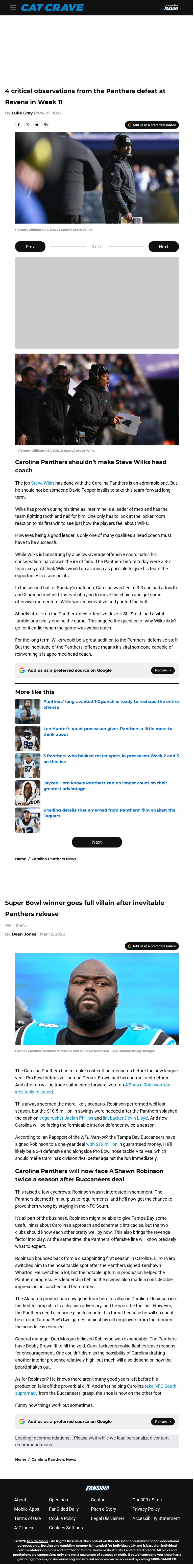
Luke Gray (22, 113)
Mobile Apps (26, 1509)
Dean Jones (24, 934)
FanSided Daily (64, 1509)
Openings (58, 1499)
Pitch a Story (103, 1509)
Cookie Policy (62, 1518)
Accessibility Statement (156, 1518)
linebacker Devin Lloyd (125, 1118)
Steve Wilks (42, 483)
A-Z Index (23, 1527)
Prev (30, 246)
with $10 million (101, 1144)
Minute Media (37, 1541)
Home (20, 859)
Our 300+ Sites (147, 1499)
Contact (99, 1499)
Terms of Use (27, 1518)
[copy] (46, 124)
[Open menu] (13, 8)
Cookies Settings (66, 1527)
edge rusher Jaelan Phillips (66, 1118)
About (20, 1499)
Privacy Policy (146, 1509)
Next (163, 246)
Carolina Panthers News (54, 859)
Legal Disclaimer (107, 1518)
